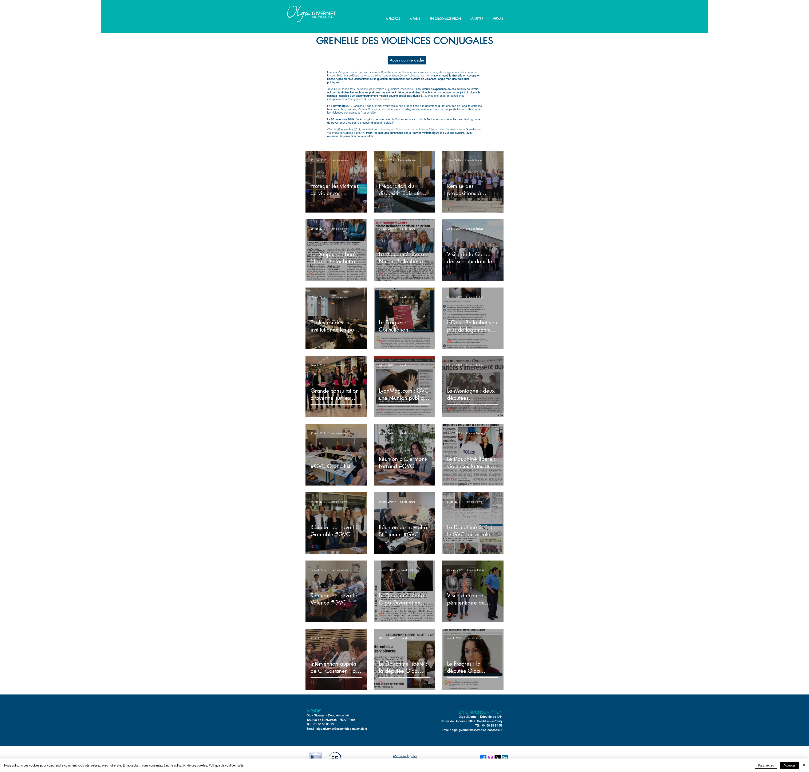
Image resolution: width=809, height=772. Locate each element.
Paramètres (766, 765)
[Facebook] (483, 758)
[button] (393, 18)
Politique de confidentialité (226, 765)
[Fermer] (803, 765)
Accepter (789, 765)
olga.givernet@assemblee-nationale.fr (341, 729)
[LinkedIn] (505, 758)
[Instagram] (490, 758)
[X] (497, 758)
